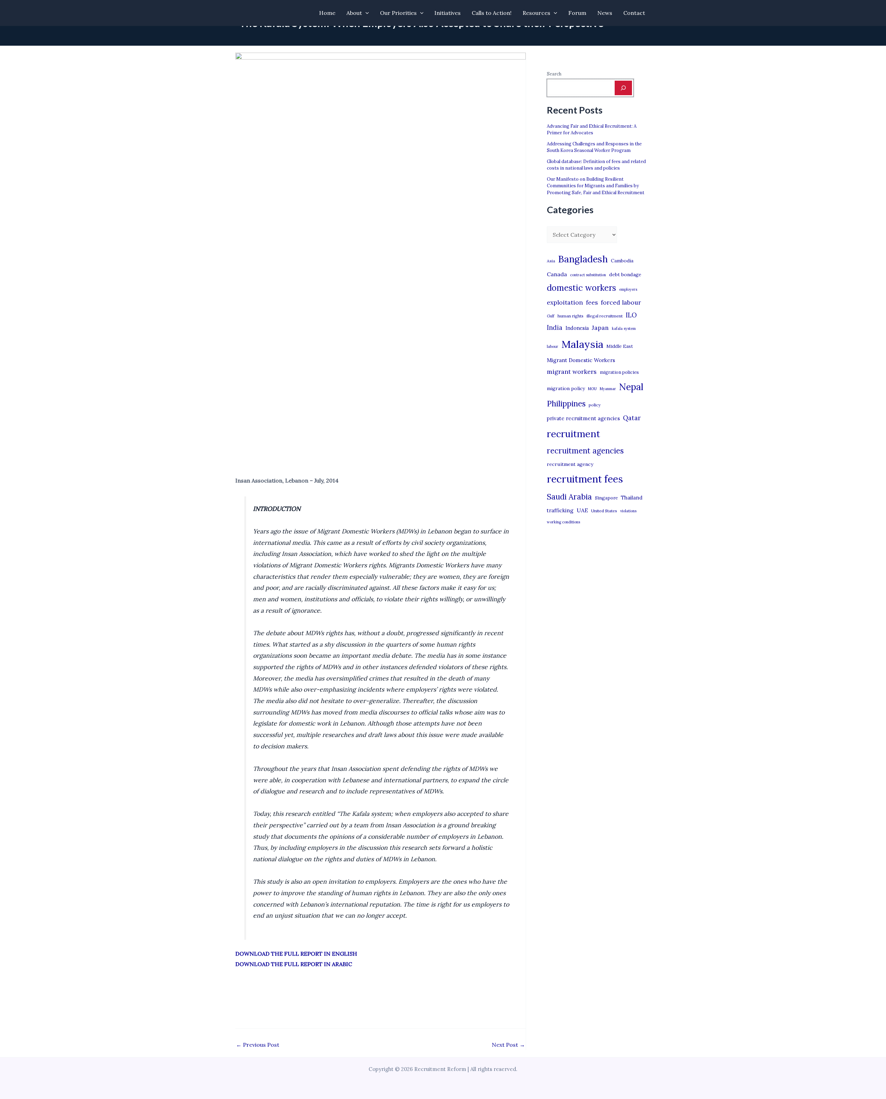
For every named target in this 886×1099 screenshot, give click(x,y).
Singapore (606, 498)
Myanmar (608, 388)
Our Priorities (398, 12)
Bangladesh (583, 259)
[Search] (623, 88)
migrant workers (572, 372)
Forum (577, 12)
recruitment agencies (585, 451)
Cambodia (622, 261)
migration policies (619, 372)
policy (594, 404)
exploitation (565, 302)
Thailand (631, 497)
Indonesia (577, 328)
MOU (592, 388)
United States (604, 510)
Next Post (508, 1044)
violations (628, 510)
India (554, 328)
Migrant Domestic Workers (581, 360)
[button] (365, 13)
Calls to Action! (492, 12)
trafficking (560, 510)
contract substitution (588, 274)
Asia (551, 260)
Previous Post (257, 1044)
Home (327, 12)
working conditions (563, 522)
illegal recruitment (605, 315)
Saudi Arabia (569, 497)
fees (592, 302)
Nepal (631, 387)
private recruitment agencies (583, 418)
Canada (557, 274)
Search (554, 74)
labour (552, 346)
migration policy (566, 388)
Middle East (619, 346)
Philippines (566, 403)
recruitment (573, 434)
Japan (600, 328)
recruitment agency (570, 464)
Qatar (632, 418)
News (604, 12)
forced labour (621, 302)
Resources (536, 12)
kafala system (624, 328)
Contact (634, 12)
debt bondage (625, 274)
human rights (571, 315)
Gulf (550, 316)
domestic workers (581, 287)
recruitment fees (585, 478)
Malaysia (582, 344)
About (354, 12)
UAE (582, 510)
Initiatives (447, 12)
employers (628, 289)
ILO (631, 315)
